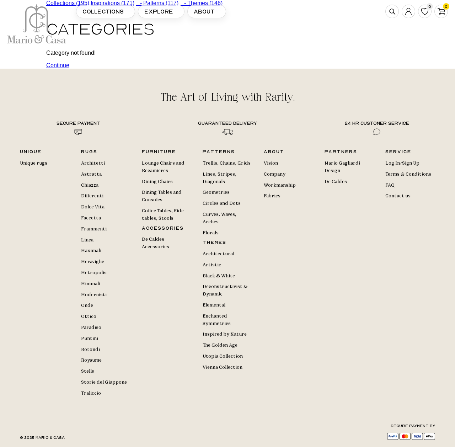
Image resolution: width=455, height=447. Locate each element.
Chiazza (89, 185)
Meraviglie (92, 261)
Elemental (214, 305)
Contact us (398, 195)
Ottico (88, 316)
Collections (103, 11)
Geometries (216, 192)
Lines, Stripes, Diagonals (219, 178)
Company (274, 174)
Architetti (93, 163)
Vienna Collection (222, 367)
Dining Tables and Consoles (162, 196)
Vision (271, 163)
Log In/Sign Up (402, 163)
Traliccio (91, 393)
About (204, 11)
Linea (87, 240)
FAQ (390, 185)
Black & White (219, 275)
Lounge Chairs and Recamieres (163, 167)
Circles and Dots (222, 203)
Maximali (91, 250)
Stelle (87, 371)
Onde (87, 305)
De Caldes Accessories (155, 243)
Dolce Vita (93, 206)
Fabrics (272, 195)
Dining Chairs (157, 181)
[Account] (408, 11)
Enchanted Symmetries (217, 320)
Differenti (92, 195)
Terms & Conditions (408, 174)
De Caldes (336, 181)
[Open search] (392, 11)
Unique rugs (33, 163)
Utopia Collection (223, 356)
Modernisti (94, 294)
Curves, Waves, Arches (219, 218)
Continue (57, 65)
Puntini (89, 338)
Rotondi (90, 349)
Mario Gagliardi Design (342, 167)
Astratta (91, 174)
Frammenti (94, 229)
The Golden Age (220, 345)
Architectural (218, 253)
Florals (211, 232)
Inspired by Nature (225, 334)
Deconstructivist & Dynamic (225, 290)
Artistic (212, 264)
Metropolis (94, 272)
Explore (158, 11)
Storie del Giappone (104, 382)
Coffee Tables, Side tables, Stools (163, 214)
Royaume (91, 360)
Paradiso (91, 327)
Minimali (90, 283)
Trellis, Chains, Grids (227, 163)
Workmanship (280, 185)
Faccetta (91, 217)
